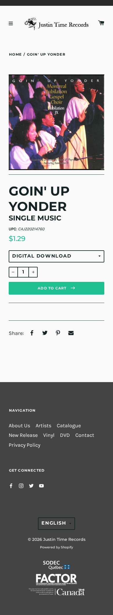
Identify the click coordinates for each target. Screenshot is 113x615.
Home (15, 54)
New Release (23, 435)
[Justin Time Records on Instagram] (21, 485)
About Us (19, 426)
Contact (84, 435)
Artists (43, 426)
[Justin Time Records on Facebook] (11, 485)
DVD (65, 435)
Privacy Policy (24, 445)
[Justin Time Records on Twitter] (31, 485)
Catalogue (69, 426)
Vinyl (48, 435)
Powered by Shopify (56, 547)
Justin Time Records (64, 539)
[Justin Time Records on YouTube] (41, 485)
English (53, 523)
